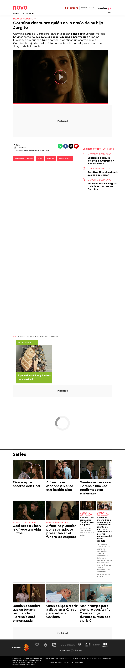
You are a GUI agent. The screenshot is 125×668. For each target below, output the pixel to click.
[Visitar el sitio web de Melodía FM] (105, 645)
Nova (39, 158)
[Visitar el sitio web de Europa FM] (96, 645)
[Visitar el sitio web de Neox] (54, 645)
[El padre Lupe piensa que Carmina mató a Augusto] (87, 506)
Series (16, 13)
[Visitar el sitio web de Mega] (71, 645)
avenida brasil (65, 158)
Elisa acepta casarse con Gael (26, 484)
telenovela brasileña (24, 158)
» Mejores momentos (49, 336)
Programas (27, 13)
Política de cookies (83, 658)
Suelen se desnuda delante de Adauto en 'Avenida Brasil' (101, 160)
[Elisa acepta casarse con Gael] (29, 469)
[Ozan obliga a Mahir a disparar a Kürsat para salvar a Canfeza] (62, 593)
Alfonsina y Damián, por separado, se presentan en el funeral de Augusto (61, 531)
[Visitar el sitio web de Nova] (62, 645)
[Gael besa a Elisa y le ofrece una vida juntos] (29, 510)
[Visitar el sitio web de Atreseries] (79, 645)
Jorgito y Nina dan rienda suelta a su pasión (103, 173)
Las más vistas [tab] (92, 148)
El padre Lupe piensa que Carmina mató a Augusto (87, 521)
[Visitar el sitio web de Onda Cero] (88, 645)
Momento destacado (24, 522)
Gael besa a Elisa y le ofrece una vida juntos (27, 529)
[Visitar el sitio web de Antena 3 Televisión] (37, 645)
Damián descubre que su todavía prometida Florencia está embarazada (27, 613)
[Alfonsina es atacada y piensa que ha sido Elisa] (62, 469)
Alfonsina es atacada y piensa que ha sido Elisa (59, 486)
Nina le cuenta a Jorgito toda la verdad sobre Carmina (102, 186)
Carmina (50, 158)
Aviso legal (49, 658)
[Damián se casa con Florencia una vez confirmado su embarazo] (96, 469)
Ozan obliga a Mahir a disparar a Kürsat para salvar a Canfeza (62, 611)
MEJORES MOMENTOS (99, 169)
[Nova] (28, 7)
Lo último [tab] (108, 148)
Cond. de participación (101, 658)
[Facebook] (15, 147)
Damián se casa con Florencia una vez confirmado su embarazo (95, 487)
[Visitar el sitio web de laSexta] (45, 645)
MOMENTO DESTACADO (99, 154)
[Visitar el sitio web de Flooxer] (78, 650)
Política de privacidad (65, 658)
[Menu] (109, 13)
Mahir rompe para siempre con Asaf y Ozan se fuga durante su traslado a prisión (95, 613)
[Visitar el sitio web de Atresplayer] (67, 650)
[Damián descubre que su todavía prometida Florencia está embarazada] (29, 593)
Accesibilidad (77, 662)
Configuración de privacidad (57, 662)
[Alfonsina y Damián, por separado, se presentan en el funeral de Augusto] (62, 510)
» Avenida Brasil (32, 336)
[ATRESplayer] (104, 8)
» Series (21, 336)
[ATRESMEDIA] (20, 647)
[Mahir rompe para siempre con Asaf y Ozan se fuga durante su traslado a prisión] (96, 593)
